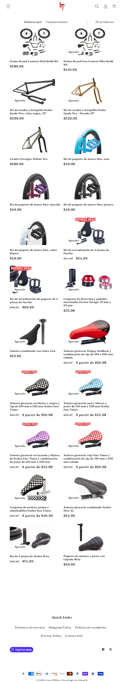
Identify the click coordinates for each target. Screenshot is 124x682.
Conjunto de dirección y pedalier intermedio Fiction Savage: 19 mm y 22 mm (87, 302)
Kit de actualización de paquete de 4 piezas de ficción (34, 300)
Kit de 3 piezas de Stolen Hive (29, 556)
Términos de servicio (30, 627)
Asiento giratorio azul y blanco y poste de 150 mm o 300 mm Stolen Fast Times (86, 406)
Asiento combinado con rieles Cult (33, 350)
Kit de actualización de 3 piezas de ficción (86, 251)
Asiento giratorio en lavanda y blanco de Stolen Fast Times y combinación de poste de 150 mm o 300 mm (35, 458)
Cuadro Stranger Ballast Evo (29, 158)
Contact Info (74, 635)
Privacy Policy (51, 635)
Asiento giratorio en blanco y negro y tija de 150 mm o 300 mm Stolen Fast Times (35, 406)
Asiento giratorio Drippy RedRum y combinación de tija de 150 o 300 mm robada (88, 354)
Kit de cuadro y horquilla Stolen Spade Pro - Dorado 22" (85, 111)
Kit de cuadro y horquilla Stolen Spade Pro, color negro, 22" (31, 111)
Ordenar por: (33, 22)
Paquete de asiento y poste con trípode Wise (84, 557)
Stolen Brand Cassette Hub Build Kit (34, 61)
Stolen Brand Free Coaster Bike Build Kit (88, 63)
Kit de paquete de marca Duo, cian (86, 158)
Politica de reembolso (90, 627)
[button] (8, 6)
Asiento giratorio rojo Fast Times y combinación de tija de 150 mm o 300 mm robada (88, 458)
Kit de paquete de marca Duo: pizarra (88, 204)
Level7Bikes (53, 680)
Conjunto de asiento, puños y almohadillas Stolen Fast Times (30, 509)
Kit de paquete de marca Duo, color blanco (33, 251)
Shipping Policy (60, 627)
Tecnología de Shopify (74, 680)
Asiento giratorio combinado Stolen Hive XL (87, 509)
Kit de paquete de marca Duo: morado (35, 204)
